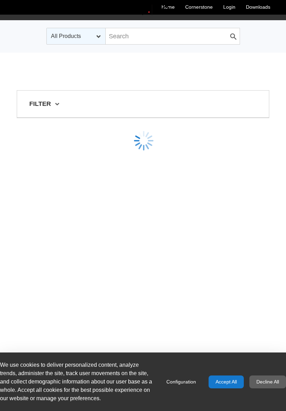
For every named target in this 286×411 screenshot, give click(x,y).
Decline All (267, 382)
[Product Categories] (143, 10)
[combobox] (76, 36)
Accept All (226, 382)
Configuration (181, 382)
